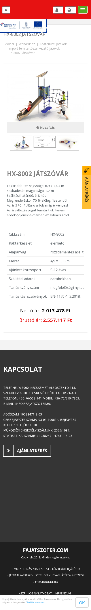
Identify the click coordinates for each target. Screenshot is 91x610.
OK (82, 602)
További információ (35, 602)
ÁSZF (22, 593)
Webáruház (27, 44)
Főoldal (9, 44)
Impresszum (63, 593)
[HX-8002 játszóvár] (21, 143)
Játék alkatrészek (21, 575)
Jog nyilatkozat (40, 593)
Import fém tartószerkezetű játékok (34, 48)
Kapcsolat (41, 569)
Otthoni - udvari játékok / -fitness (60, 575)
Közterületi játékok (53, 44)
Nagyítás (47, 127)
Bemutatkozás (21, 569)
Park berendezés (46, 582)
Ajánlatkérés (31, 450)
